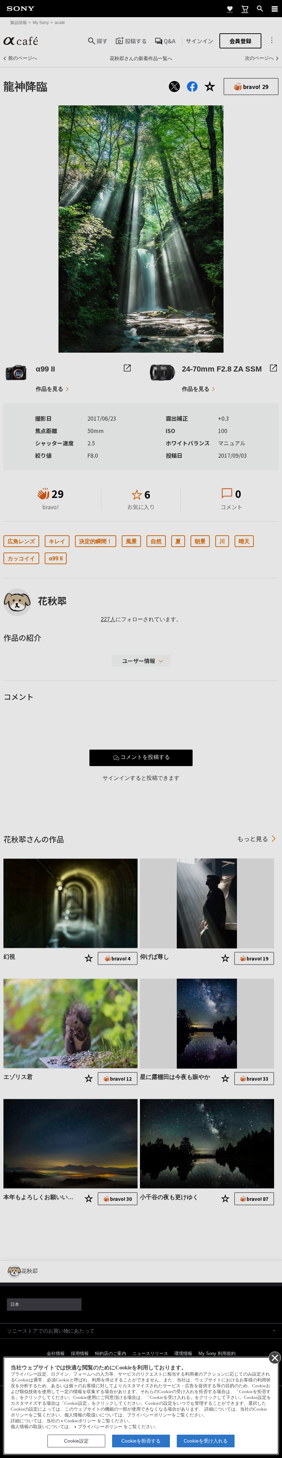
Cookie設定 (76, 1441)
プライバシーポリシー (100, 1426)
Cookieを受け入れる (206, 1441)
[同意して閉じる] (274, 1357)
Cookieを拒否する (141, 1441)
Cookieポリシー (80, 1421)
